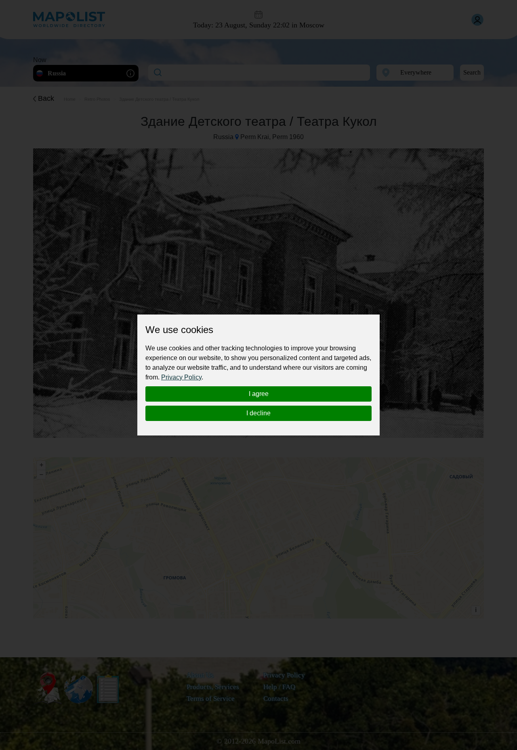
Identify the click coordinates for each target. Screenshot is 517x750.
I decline (258, 413)
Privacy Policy (181, 377)
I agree (259, 393)
